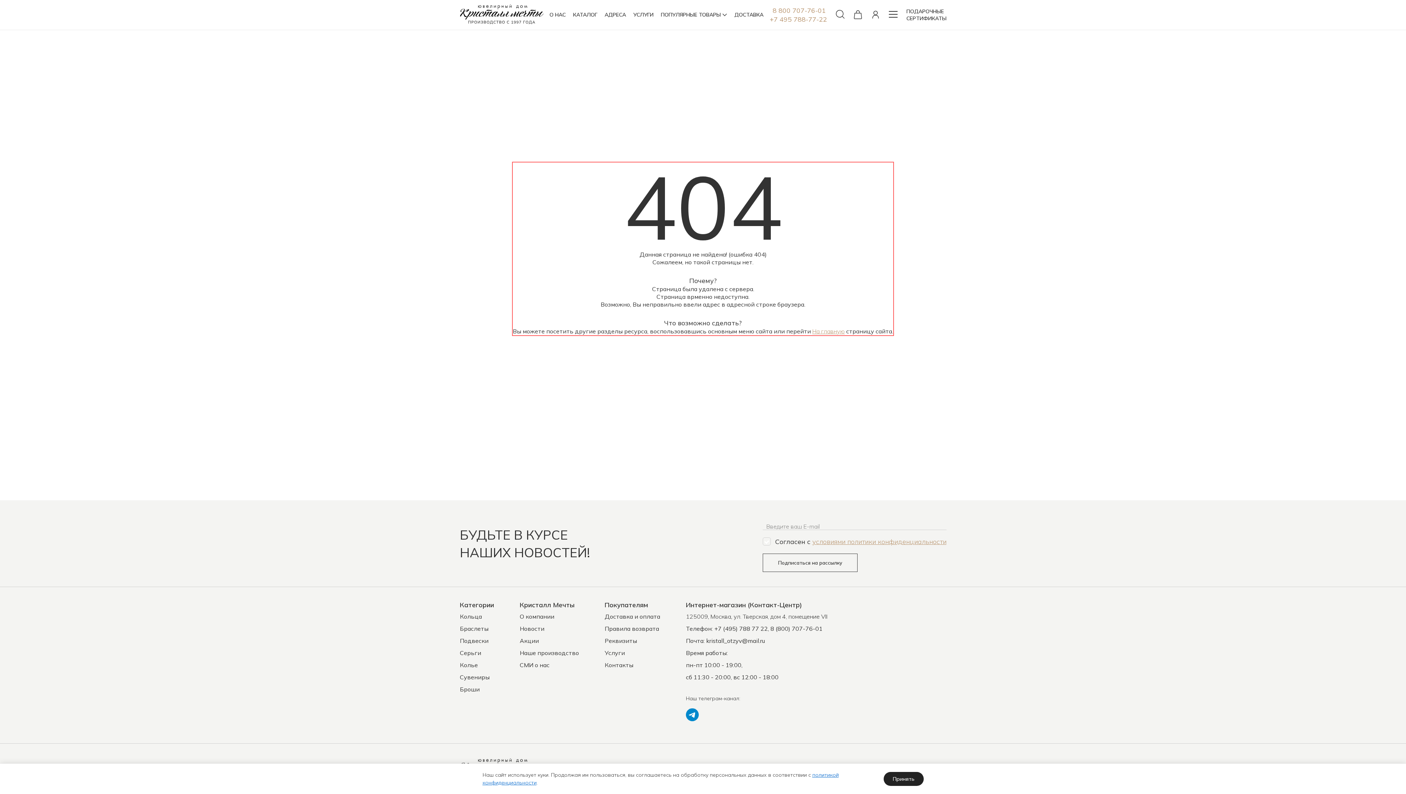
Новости (532, 628)
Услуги (615, 653)
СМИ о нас (535, 665)
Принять (904, 779)
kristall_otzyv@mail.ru (735, 640)
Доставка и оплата (632, 616)
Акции (529, 640)
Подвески (474, 640)
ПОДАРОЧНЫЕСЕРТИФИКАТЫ (926, 15)
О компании (537, 616)
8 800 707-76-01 (799, 10)
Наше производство (549, 653)
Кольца (471, 616)
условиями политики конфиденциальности (879, 541)
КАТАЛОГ (585, 14)
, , (756, 616)
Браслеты (474, 628)
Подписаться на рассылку (810, 563)
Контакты (619, 665)
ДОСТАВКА (748, 14)
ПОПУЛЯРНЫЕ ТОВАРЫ (691, 14)
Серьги (470, 653)
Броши (470, 689)
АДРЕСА (615, 14)
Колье (469, 665)
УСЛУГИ (643, 14)
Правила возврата (632, 628)
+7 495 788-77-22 (798, 19)
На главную (828, 331)
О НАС (558, 14)
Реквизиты (621, 640)
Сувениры (475, 677)
